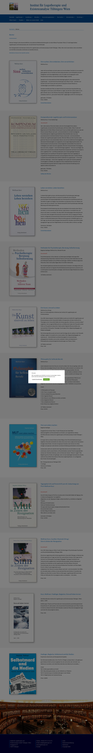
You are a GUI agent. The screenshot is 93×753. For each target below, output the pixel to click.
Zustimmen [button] (46, 379)
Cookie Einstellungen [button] (37, 379)
